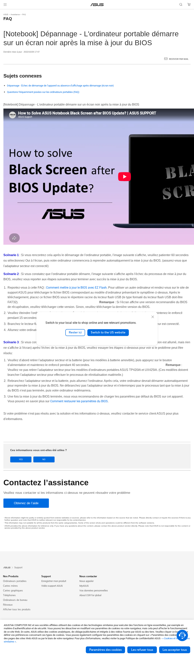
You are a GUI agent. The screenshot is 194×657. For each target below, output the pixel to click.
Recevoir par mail (179, 59)
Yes (21, 459)
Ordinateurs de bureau (15, 600)
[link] (97, 4)
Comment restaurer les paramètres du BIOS (79, 401)
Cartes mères (10, 586)
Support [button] (46, 576)
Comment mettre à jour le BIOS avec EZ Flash (76, 287)
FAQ (24, 14)
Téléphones (9, 595)
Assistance (15, 14)
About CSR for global (90, 595)
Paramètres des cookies (105, 650)
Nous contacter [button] (88, 576)
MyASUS (84, 586)
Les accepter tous (175, 650)
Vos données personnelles (93, 590)
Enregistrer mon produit (53, 581)
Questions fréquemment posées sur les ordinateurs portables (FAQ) (43, 92)
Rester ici (75, 332)
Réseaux (8, 604)
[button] (5, 4)
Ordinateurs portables (15, 581)
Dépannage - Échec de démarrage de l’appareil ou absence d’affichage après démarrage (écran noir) (60, 85)
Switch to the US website (108, 332)
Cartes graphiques (13, 590)
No (43, 459)
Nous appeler (86, 581)
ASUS (5, 14)
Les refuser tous (142, 650)
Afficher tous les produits (17, 609)
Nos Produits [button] (10, 576)
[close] (152, 316)
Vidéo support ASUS (52, 586)
